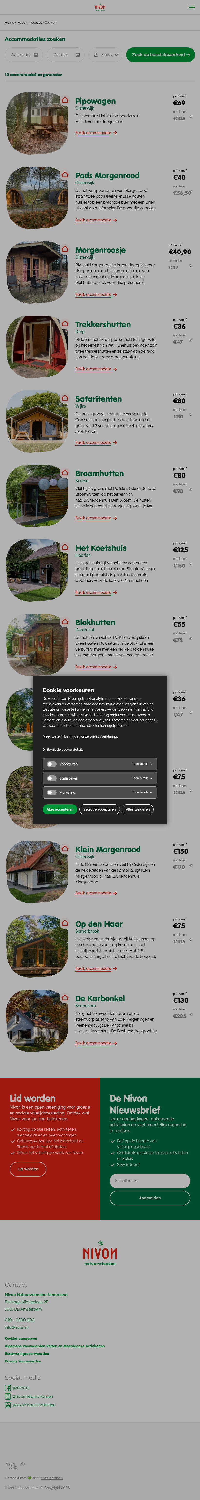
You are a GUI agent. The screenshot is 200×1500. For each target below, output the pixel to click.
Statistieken (69, 778)
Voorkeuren (69, 764)
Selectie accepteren (99, 809)
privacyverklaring (103, 736)
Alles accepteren (60, 809)
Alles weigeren (138, 809)
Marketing (67, 792)
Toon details (140, 764)
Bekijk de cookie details (65, 749)
